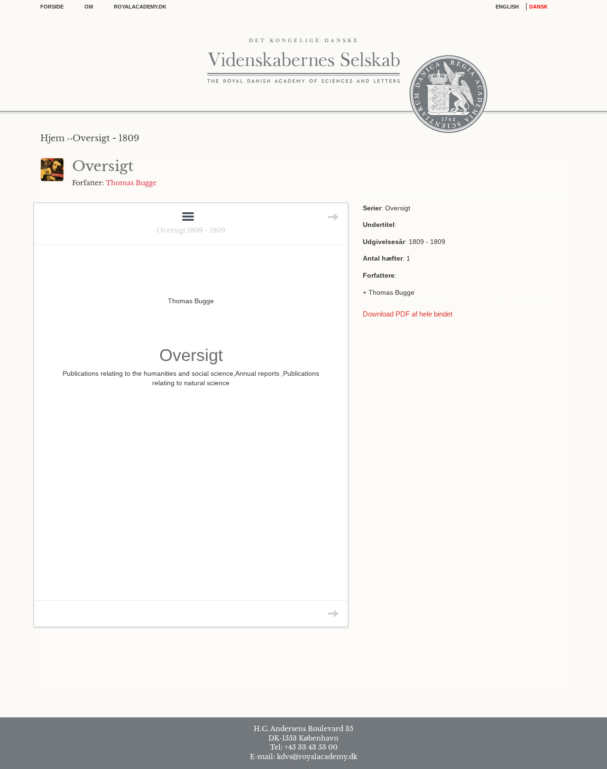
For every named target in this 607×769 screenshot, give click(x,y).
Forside (52, 6)
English (507, 6)
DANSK (538, 6)
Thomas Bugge (131, 183)
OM (88, 6)
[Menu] (188, 217)
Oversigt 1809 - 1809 (190, 230)
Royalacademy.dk (140, 6)
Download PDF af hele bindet (407, 314)
